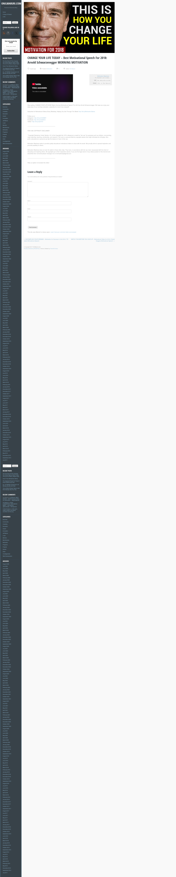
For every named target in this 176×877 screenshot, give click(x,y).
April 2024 (5, 215)
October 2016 (6, 419)
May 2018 (5, 377)
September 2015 (7, 437)
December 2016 (7, 414)
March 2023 (6, 245)
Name (29, 200)
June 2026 (5, 156)
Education (5, 113)
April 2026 (5, 160)
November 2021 (7, 281)
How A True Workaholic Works (10, 66)
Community (5, 109)
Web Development (7, 143)
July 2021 (5, 291)
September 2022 (7, 259)
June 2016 (5, 423)
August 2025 (6, 179)
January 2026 (6, 167)
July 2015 (5, 441)
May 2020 (5, 323)
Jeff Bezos (5, 120)
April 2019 (5, 352)
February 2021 (6, 302)
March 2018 (6, 382)
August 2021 (6, 288)
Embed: (94, 83)
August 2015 (6, 439)
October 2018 (6, 366)
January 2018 (6, 387)
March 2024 (6, 217)
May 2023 (5, 240)
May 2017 (5, 405)
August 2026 (6, 151)
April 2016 (5, 425)
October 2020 (6, 311)
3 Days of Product (7, 14)
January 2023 (6, 249)
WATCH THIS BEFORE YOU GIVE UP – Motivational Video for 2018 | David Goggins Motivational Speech (93, 240)
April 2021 (5, 297)
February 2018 (6, 384)
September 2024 (7, 204)
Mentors (5, 125)
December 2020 (7, 307)
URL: (95, 80)
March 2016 (6, 428)
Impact (4, 116)
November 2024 (7, 199)
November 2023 (7, 227)
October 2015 (6, 435)
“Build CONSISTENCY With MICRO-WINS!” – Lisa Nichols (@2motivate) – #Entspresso (10, 92)
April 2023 (5, 243)
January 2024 (6, 222)
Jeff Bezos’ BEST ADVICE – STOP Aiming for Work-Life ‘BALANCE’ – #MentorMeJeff (11, 86)
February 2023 (6, 247)
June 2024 (5, 211)
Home (4, 12)
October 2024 (6, 201)
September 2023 (7, 231)
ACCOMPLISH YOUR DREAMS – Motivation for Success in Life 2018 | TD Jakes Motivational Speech (46, 240)
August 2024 (6, 206)
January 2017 (6, 412)
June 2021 (5, 293)
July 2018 (5, 373)
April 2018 (5, 380)
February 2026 (6, 165)
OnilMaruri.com (11, 3)
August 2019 (6, 343)
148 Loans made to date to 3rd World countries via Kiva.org (10, 97)
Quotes (4, 136)
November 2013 (7, 455)
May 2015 (5, 444)
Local (4, 123)
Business (5, 107)
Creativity (5, 111)
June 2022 (5, 265)
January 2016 (6, 430)
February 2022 (6, 275)
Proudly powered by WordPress (32, 248)
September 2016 (7, 421)
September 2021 (7, 286)
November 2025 (7, 172)
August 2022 (6, 261)
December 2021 (7, 279)
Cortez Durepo (6, 96)
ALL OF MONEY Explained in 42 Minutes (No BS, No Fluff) (11, 72)
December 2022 (7, 252)
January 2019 (6, 359)
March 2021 (6, 300)
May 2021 (5, 295)
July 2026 (5, 153)
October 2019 (6, 339)
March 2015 (6, 448)
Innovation (5, 118)
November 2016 (7, 416)
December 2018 (7, 361)
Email (29, 208)
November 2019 (7, 336)
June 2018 (5, 375)
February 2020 (6, 329)
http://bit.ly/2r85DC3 (40, 120)
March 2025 (6, 190)
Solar (4, 139)
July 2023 (5, 236)
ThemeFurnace (54, 248)
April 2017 (5, 407)
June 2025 (5, 183)
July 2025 (5, 181)
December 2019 (7, 334)
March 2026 (6, 163)
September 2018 (7, 368)
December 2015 (7, 432)
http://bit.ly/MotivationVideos (87, 111)
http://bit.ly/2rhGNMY (40, 118)
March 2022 (6, 272)
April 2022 (5, 270)
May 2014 (5, 453)
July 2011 (5, 460)
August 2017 (6, 398)
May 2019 (5, 350)
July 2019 (5, 345)
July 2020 (5, 318)
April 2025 (5, 188)
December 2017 (7, 389)
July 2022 (5, 263)
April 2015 (5, 446)
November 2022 (7, 254)
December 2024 (7, 197)
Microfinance (6, 127)
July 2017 (5, 400)
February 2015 (6, 451)
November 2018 (7, 364)
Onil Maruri (5, 90)
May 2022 (5, 268)
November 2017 (7, 391)
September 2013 (7, 457)
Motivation (5, 129)
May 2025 (5, 185)
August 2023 (6, 233)
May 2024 (5, 213)
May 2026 (5, 158)
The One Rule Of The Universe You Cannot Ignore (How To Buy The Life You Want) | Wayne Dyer (11, 62)
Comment (29, 181)
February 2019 (6, 357)
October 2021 (6, 284)
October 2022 (6, 256)
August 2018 (6, 371)
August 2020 (6, 316)
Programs (5, 132)
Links (4, 16)
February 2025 (6, 192)
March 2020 (6, 327)
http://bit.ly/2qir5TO (37, 121)
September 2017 (7, 396)
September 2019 (7, 341)
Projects (5, 134)
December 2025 (7, 169)
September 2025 (7, 176)
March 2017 (6, 409)
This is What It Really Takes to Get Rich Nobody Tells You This (11, 76)
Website (29, 216)
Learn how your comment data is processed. (63, 232)
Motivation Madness (103, 76)
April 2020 (5, 325)
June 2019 (5, 348)
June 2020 (5, 320)
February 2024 (6, 220)
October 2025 (6, 174)
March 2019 (6, 355)
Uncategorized (6, 141)
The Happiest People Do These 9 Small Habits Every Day (11, 68)
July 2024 (5, 208)
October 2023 (6, 229)
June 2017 (5, 403)
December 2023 (7, 224)
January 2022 (6, 277)
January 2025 (6, 195)
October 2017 (6, 393)
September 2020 (7, 313)
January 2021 (6, 304)
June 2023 (5, 238)
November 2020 (7, 309)
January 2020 (6, 332)
